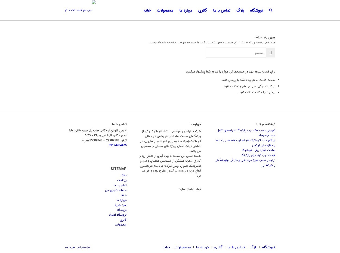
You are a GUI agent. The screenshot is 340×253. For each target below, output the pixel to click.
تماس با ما (120, 185)
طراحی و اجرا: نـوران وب (77, 247)
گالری (123, 219)
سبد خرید (120, 205)
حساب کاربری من (116, 190)
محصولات (120, 224)
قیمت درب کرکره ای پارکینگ (258, 155)
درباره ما (122, 200)
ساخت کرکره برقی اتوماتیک (258, 150)
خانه (124, 195)
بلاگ (124, 175)
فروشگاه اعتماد (118, 214)
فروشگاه (122, 210)
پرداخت (122, 180)
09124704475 (118, 145)
